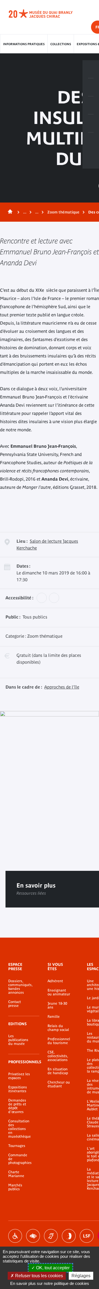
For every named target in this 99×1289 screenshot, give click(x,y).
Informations (90, 87)
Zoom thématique (63, 212)
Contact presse (14, 1004)
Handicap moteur (15, 1236)
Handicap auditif (51, 1236)
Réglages (81, 1275)
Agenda (90, 105)
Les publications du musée (18, 1040)
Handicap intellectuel (69, 1236)
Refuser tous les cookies (38, 1275)
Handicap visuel (33, 1236)
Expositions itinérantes (17, 1089)
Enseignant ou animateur (59, 992)
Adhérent (55, 981)
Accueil (9, 212)
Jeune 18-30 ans (57, 1005)
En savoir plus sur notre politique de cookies (49, 1283)
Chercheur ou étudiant (59, 1084)
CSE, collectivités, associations (58, 1056)
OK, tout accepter (52, 1267)
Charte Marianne (16, 1174)
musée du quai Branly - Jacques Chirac (47, 14)
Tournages (16, 1146)
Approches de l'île (61, 686)
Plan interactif (90, 141)
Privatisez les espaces (19, 1076)
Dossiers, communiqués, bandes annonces (19, 987)
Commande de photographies (19, 1159)
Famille (54, 1017)
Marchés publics (15, 1187)
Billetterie (90, 69)
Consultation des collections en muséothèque (19, 1128)
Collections (60, 44)
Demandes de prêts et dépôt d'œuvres (17, 1106)
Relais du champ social (58, 1028)
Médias (90, 123)
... (24, 212)
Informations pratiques (24, 44)
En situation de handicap (58, 1071)
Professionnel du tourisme (59, 1041)
